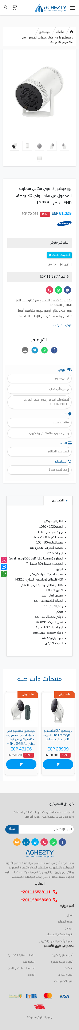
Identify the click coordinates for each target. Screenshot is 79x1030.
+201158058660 (37, 900)
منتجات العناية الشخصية (21, 955)
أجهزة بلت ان (65, 974)
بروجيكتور (44, 31)
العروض (31, 974)
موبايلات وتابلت (63, 981)
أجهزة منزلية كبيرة (62, 955)
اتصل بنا (68, 915)
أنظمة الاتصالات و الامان (21, 968)
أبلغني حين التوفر (60, 255)
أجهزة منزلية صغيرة (61, 962)
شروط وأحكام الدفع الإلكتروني (55, 941)
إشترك (11, 828)
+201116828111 (37, 892)
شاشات (60, 31)
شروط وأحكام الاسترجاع (59, 934)
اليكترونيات (29, 962)
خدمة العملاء (65, 921)
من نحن (68, 928)
